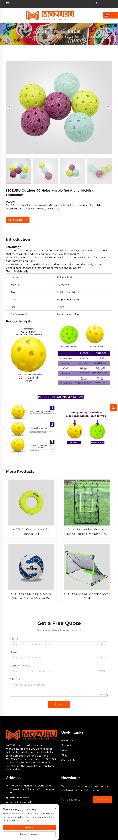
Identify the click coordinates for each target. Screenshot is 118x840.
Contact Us (68, 760)
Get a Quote (15, 219)
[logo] (50, 15)
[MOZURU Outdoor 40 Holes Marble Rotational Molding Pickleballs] (59, 107)
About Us (67, 740)
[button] (9, 107)
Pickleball (53, 37)
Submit (59, 704)
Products (39, 37)
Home (27, 37)
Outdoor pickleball (86, 37)
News (64, 750)
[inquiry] (113, 407)
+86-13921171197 (19, 797)
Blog (64, 755)
